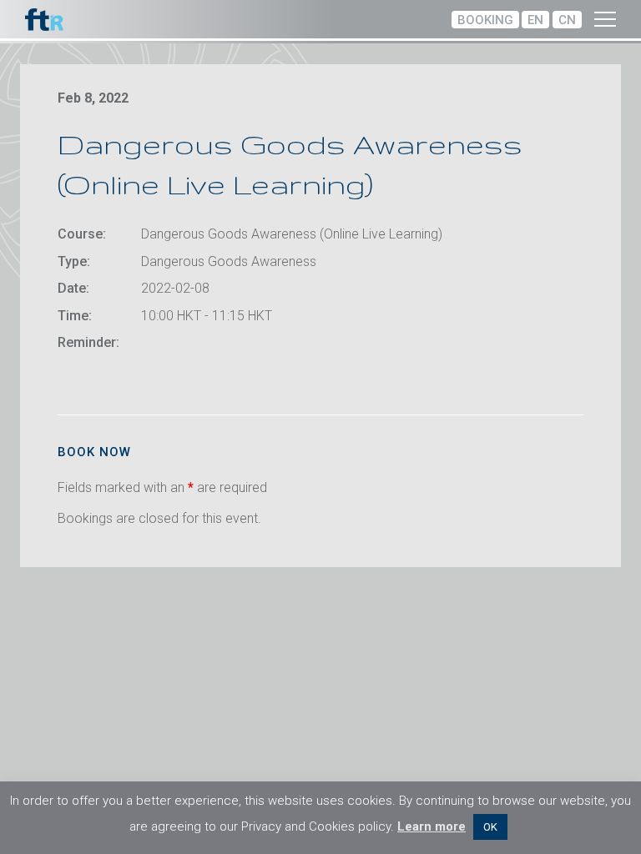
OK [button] (490, 827)
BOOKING (485, 20)
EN (535, 20)
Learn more (431, 826)
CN (567, 20)
